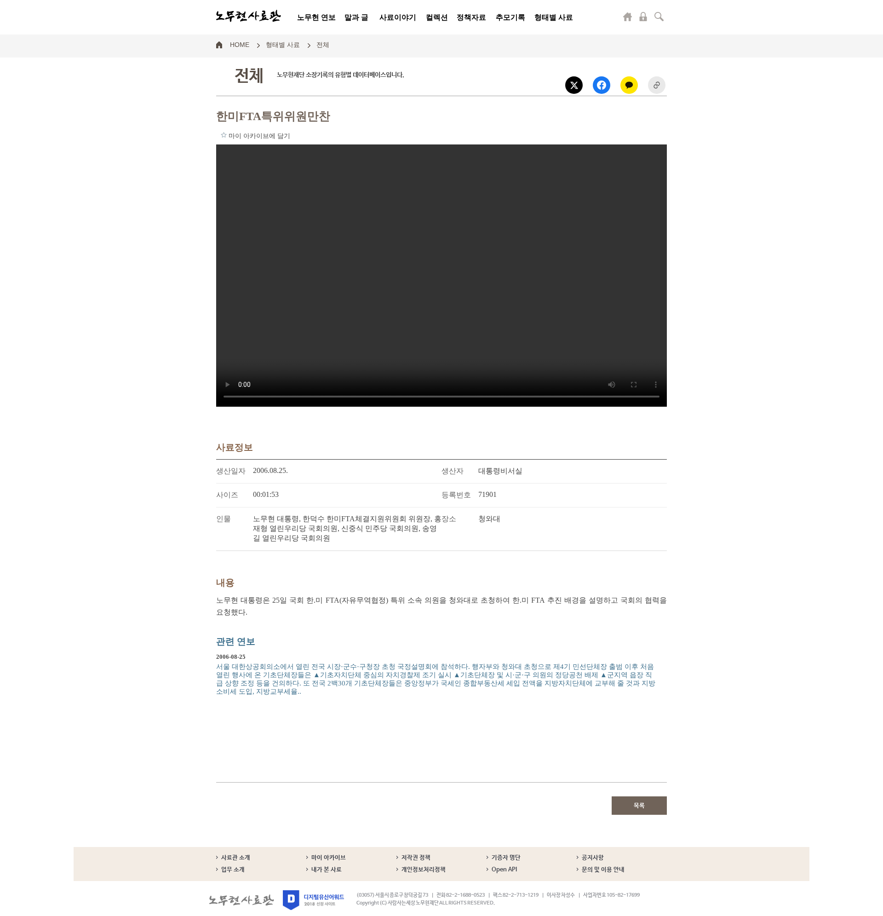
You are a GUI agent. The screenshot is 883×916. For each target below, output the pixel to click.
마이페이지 (628, 16)
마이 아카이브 (328, 857)
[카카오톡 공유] (629, 85)
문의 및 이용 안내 (603, 869)
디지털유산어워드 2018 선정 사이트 (313, 900)
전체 (322, 44)
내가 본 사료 (326, 869)
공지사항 (593, 857)
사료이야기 (397, 17)
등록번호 (456, 495)
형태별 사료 (553, 17)
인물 (223, 519)
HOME (239, 44)
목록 (639, 805)
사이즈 (227, 495)
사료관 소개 (235, 857)
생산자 (453, 471)
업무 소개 (233, 869)
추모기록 (510, 17)
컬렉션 (437, 17)
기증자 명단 (506, 857)
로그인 (643, 16)
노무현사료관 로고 (248, 16)
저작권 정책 (415, 857)
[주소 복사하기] (656, 85)
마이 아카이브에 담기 (224, 135)
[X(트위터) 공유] (574, 85)
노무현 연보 (316, 17)
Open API (504, 869)
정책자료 (471, 17)
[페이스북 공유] (601, 85)
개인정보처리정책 (423, 869)
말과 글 (356, 17)
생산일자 (231, 471)
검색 (659, 16)
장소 (449, 519)
